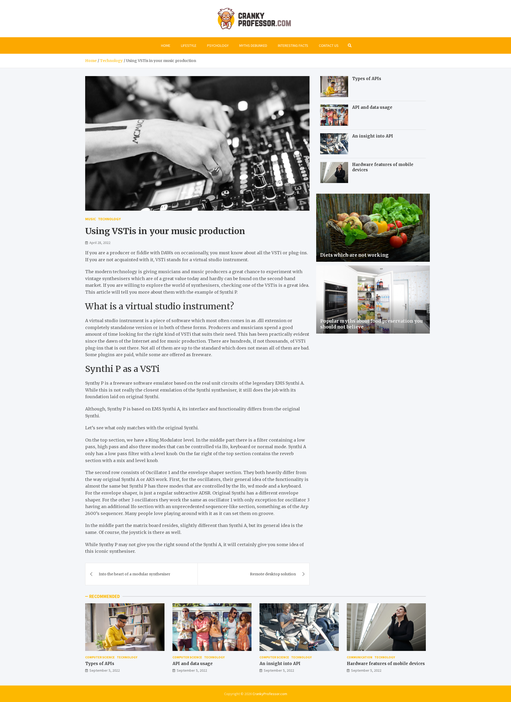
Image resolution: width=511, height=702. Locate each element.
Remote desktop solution (273, 574)
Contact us (329, 45)
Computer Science (100, 657)
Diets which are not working (354, 255)
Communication (359, 657)
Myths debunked (253, 45)
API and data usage (372, 107)
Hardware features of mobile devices (386, 663)
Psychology (218, 45)
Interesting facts (293, 45)
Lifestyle (188, 45)
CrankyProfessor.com (270, 693)
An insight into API (372, 135)
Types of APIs (366, 78)
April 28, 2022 (99, 242)
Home (165, 45)
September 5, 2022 (104, 670)
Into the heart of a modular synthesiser (134, 574)
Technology (109, 219)
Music (90, 219)
